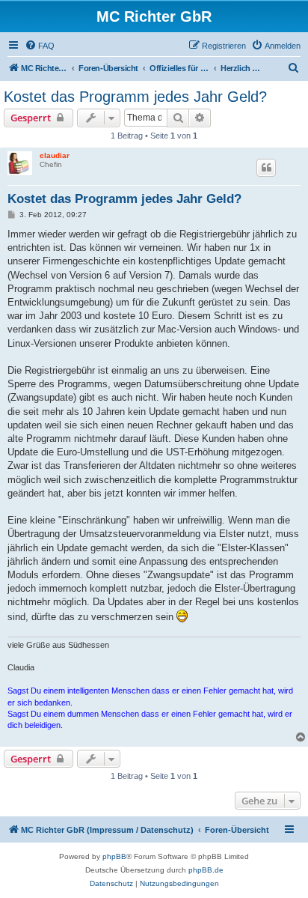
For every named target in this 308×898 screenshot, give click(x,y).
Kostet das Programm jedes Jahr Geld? (135, 96)
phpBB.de (206, 870)
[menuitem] (40, 46)
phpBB (114, 856)
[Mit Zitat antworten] (266, 168)
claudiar (55, 155)
